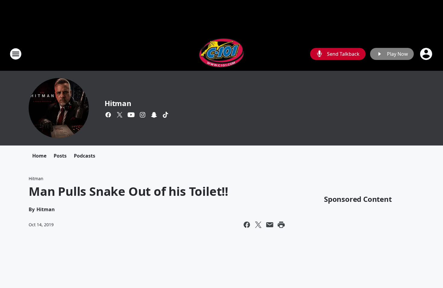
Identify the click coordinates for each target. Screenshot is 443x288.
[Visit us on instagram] (142, 114)
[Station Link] (221, 54)
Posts (60, 155)
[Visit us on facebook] (108, 114)
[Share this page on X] (258, 225)
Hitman (118, 103)
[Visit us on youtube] (131, 114)
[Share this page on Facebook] (247, 225)
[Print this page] (281, 225)
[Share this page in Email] (269, 225)
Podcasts (84, 155)
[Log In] (426, 54)
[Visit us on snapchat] (154, 114)
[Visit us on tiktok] (165, 114)
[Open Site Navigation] (16, 54)
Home (39, 155)
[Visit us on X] (119, 114)
